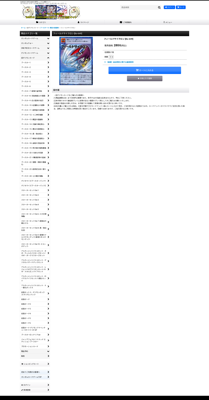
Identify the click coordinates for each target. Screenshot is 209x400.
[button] (168, 22)
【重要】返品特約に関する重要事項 (119, 62)
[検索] (159, 7)
